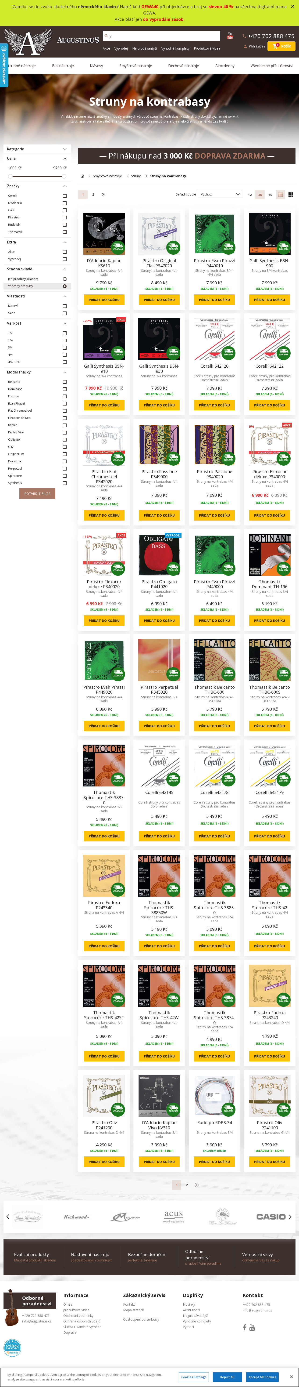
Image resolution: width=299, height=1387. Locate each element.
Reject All (227, 1377)
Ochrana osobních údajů (81, 1321)
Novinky (189, 1304)
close (292, 6)
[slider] (10, 176)
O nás (67, 1304)
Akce (106, 48)
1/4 (10, 340)
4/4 (10, 355)
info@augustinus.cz (36, 1321)
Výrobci (188, 1327)
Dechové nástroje (183, 65)
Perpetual (15, 469)
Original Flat (16, 454)
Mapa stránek (133, 1310)
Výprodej (121, 48)
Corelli (12, 196)
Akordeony (225, 65)
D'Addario (15, 203)
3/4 (10, 347)
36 (260, 194)
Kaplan (13, 425)
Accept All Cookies (262, 1377)
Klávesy (96, 65)
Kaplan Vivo (16, 432)
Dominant (15, 389)
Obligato (14, 440)
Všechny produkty (20, 286)
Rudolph (14, 225)
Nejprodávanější (144, 48)
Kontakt (129, 1304)
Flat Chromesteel (20, 411)
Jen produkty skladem (23, 279)
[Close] (291, 1377)
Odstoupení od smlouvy (141, 1319)
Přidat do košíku (104, 299)
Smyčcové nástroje (135, 65)
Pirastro (13, 217)
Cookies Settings (193, 1377)
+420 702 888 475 (36, 1315)
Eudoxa (13, 396)
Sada (11, 313)
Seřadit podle (186, 194)
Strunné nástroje (21, 65)
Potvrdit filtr (37, 493)
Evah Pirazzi (16, 404)
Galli (11, 210)
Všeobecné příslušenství (272, 65)
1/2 (10, 333)
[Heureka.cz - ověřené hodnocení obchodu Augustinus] (12, 1347)
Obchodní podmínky (78, 1315)
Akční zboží (191, 1310)
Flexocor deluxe (19, 418)
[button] (9, 1217)
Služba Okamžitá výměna (82, 1327)
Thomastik (15, 232)
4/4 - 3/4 (13, 362)
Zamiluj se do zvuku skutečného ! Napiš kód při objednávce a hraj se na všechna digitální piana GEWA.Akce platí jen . (150, 13)
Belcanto (14, 382)
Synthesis (15, 483)
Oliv (10, 447)
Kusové (13, 306)
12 (250, 194)
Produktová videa (207, 48)
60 (270, 194)
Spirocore (15, 476)
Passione (14, 461)
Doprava (69, 1332)
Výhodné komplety (175, 48)
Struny (136, 176)
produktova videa (76, 1310)
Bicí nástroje (63, 65)
